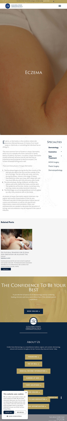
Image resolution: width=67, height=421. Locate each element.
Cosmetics (53, 152)
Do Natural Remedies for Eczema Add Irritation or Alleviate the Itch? (15, 254)
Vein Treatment (53, 157)
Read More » (6, 269)
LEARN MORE (46, 1)
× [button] (26, 392)
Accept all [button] (8, 412)
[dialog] (15, 405)
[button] (60, 6)
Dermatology (54, 148)
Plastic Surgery (54, 166)
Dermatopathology (55, 170)
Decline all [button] (20, 412)
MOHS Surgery (54, 162)
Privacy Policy (6, 409)
